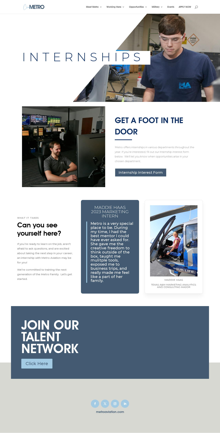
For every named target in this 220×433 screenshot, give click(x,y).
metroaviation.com (110, 412)
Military (156, 7)
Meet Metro (92, 7)
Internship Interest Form (141, 172)
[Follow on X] (105, 404)
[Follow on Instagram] (115, 404)
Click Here (37, 363)
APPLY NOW (185, 7)
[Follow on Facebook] (95, 404)
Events (170, 7)
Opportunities (136, 7)
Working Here (114, 7)
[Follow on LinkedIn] (125, 404)
